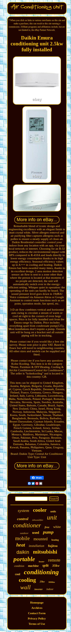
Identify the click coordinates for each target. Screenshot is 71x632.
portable (24, 559)
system (23, 510)
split (45, 565)
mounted (41, 539)
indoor (49, 589)
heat (20, 545)
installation (36, 546)
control (22, 519)
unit (52, 517)
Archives (36, 607)
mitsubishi (45, 552)
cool (17, 574)
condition (19, 566)
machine (33, 565)
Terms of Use (37, 623)
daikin (22, 552)
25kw (42, 581)
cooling (27, 580)
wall (25, 587)
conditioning (41, 572)
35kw (55, 565)
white (57, 527)
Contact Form (37, 613)
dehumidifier (37, 520)
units (53, 511)
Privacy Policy (37, 618)
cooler (40, 510)
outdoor (24, 533)
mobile (22, 538)
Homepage (37, 602)
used (35, 533)
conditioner (27, 525)
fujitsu (53, 546)
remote (54, 560)
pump (48, 532)
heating (55, 540)
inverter (38, 589)
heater (41, 561)
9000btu (51, 582)
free (47, 527)
